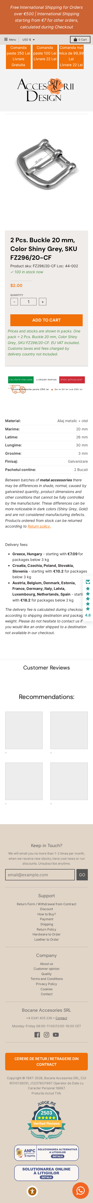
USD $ (26, 39)
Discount (46, 909)
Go (82, 874)
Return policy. (39, 526)
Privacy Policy (46, 984)
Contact (46, 994)
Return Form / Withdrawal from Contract (46, 904)
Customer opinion (46, 969)
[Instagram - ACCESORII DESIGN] (46, 1035)
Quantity (16, 295)
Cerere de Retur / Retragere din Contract (46, 1061)
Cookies (46, 989)
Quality (46, 974)
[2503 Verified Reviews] (46, 1140)
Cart (83, 39)
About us (46, 964)
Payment (46, 919)
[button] (88, 598)
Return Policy (46, 929)
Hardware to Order (47, 934)
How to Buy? (46, 914)
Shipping (46, 924)
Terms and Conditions (46, 979)
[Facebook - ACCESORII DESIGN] (37, 1035)
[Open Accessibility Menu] (32, 1191)
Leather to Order (46, 939)
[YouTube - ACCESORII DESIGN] (56, 1035)
